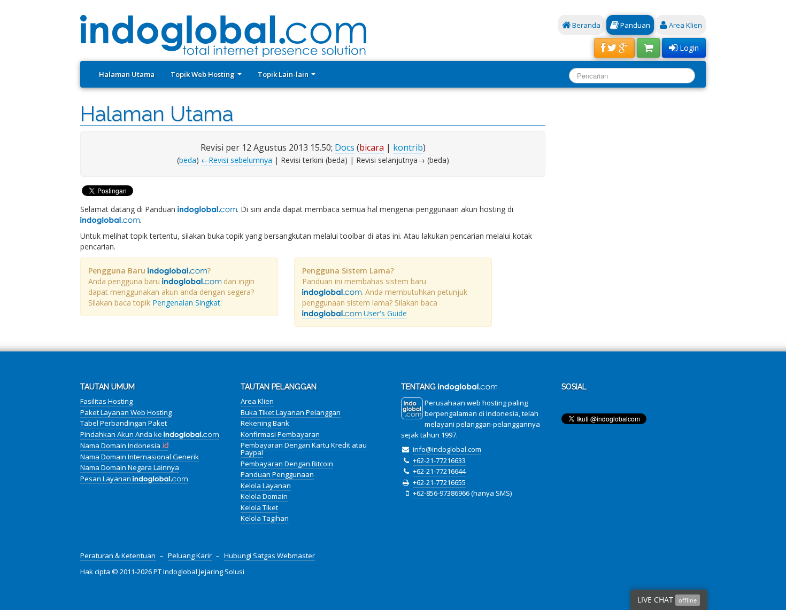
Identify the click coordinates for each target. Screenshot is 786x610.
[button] (614, 48)
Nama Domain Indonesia (121, 445)
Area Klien (684, 25)
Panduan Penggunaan (277, 474)
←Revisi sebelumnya (236, 160)
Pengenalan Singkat (186, 303)
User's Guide (384, 313)
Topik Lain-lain (284, 74)
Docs (345, 147)
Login (688, 48)
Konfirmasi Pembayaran (280, 434)
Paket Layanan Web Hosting (126, 412)
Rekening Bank (265, 423)
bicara (371, 147)
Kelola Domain (264, 496)
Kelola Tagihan (265, 518)
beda (187, 160)
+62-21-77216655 (439, 482)
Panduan (634, 25)
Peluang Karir (190, 555)
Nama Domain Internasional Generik (139, 457)
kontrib (408, 147)
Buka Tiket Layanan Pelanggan (291, 412)
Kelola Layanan (266, 485)
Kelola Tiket (259, 507)
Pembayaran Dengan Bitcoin (287, 463)
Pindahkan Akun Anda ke (122, 434)
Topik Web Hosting (203, 74)
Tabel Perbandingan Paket (123, 423)
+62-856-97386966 (441, 493)
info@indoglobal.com (447, 449)
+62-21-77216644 (439, 471)
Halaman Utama (127, 74)
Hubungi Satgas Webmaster (269, 555)
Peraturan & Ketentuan (118, 555)
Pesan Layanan (106, 478)
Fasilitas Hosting (106, 401)
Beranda (585, 25)
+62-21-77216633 (439, 460)
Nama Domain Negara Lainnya (129, 467)
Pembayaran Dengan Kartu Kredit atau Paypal (304, 448)
